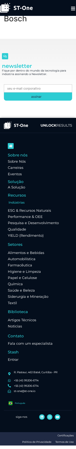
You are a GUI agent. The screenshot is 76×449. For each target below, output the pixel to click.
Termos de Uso (64, 441)
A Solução (16, 187)
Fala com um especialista (30, 343)
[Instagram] (49, 417)
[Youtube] (57, 417)
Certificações (65, 435)
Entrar (13, 359)
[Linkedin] (42, 417)
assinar (36, 96)
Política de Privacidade (36, 441)
